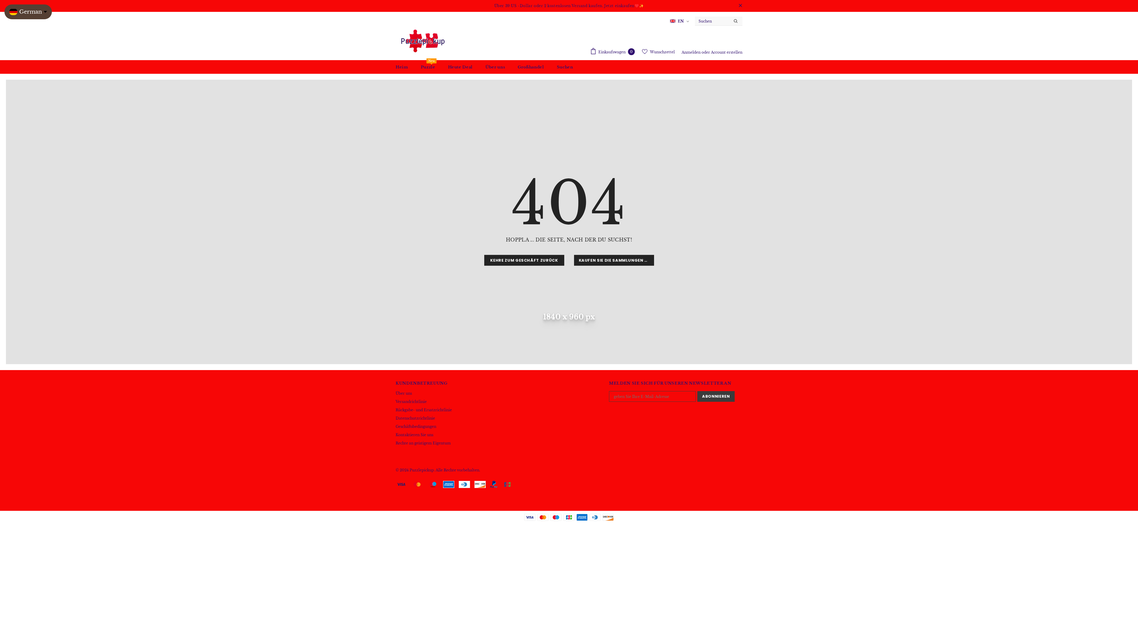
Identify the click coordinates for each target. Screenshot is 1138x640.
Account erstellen (726, 52)
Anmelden (691, 52)
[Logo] (422, 41)
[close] (740, 6)
